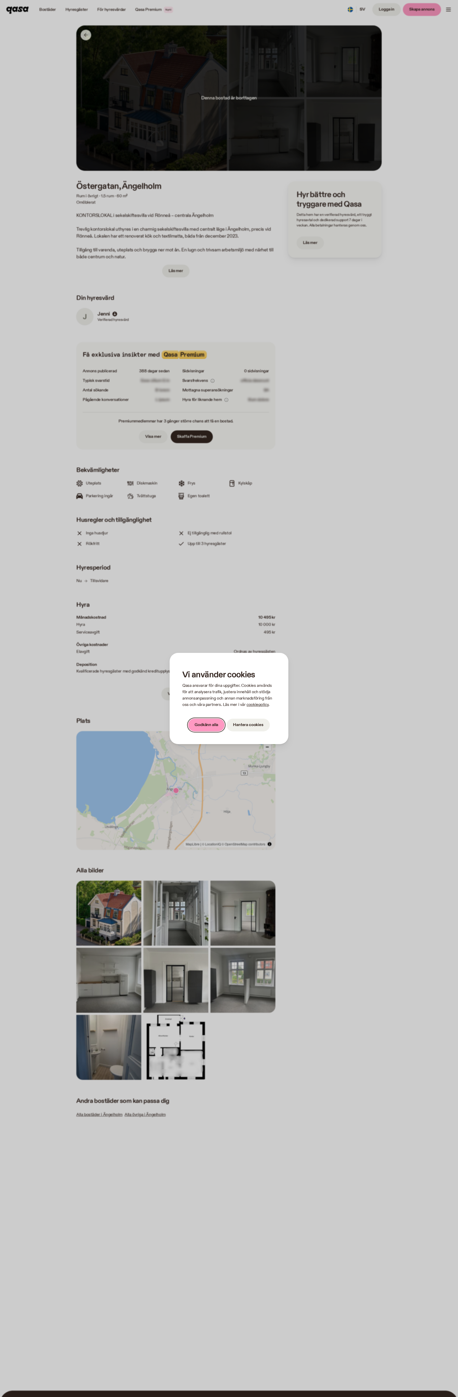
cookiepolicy (257, 705)
